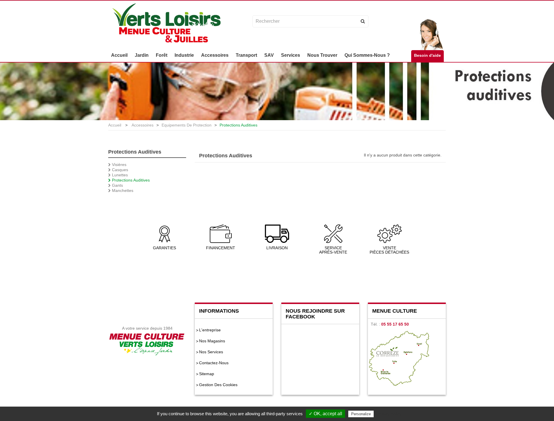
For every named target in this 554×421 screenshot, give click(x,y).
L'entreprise (210, 330)
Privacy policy (389, 413)
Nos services (211, 352)
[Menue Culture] (166, 24)
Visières (118, 164)
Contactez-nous (214, 362)
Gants (117, 185)
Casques (119, 169)
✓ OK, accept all (325, 413)
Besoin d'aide (427, 55)
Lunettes (119, 175)
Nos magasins (212, 341)
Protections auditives (130, 180)
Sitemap (206, 373)
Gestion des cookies (218, 384)
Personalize (361, 414)
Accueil (114, 125)
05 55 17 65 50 (395, 324)
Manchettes (122, 190)
